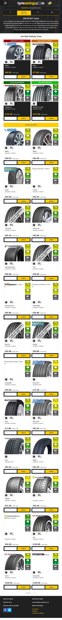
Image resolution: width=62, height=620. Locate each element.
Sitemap (34, 611)
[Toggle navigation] (5, 3)
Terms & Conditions (38, 613)
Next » (35, 593)
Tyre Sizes (35, 609)
